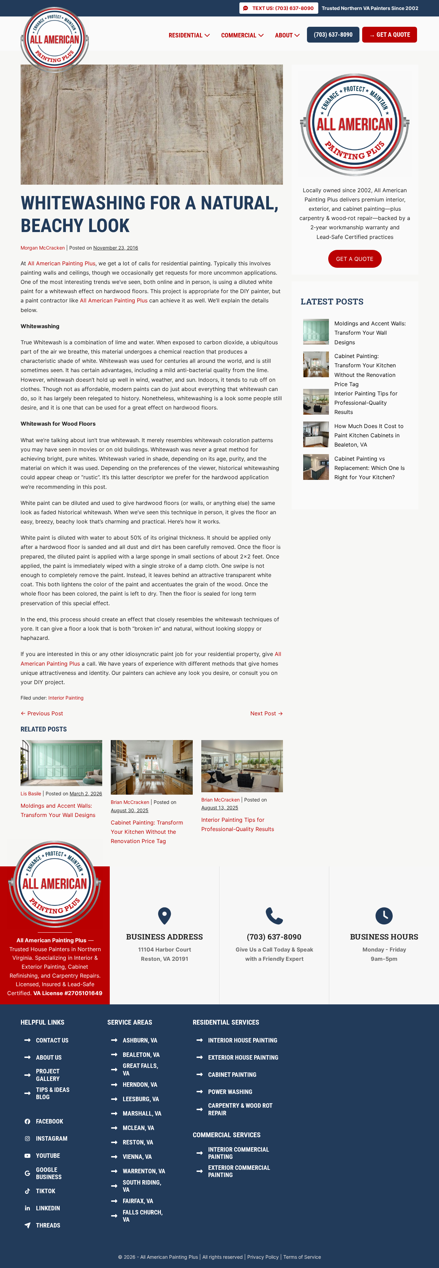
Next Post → (266, 713)
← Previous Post (42, 713)
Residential (186, 35)
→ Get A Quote (389, 34)
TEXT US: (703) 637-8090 (283, 8)
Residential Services (226, 1022)
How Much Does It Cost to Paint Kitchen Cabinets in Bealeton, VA (369, 435)
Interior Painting (66, 698)
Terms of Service (302, 1257)
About (284, 35)
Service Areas (129, 1022)
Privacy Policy (263, 1257)
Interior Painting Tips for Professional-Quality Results (366, 402)
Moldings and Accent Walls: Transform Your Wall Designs (370, 332)
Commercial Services (227, 1135)
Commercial (239, 35)
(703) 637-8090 (333, 34)
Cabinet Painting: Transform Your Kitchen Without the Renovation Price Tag (147, 831)
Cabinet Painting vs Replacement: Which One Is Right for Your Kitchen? (369, 468)
